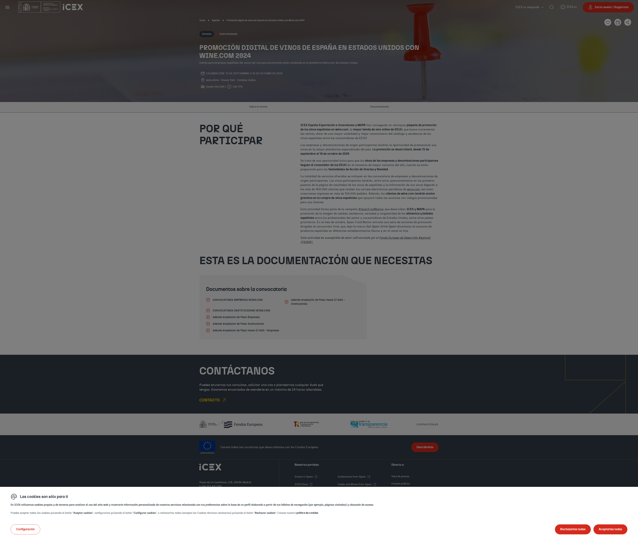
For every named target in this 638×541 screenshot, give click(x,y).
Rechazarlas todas (572, 529)
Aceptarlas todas (610, 529)
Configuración (25, 529)
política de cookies (307, 513)
